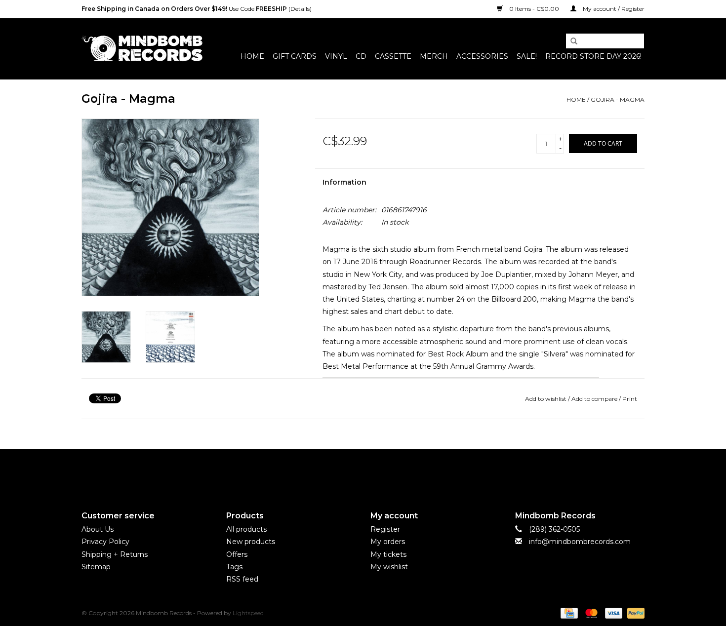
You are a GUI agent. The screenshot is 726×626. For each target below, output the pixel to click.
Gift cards (295, 56)
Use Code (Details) (196, 8)
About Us (97, 529)
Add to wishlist (545, 398)
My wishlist (389, 566)
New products (250, 541)
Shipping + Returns (114, 554)
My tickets (388, 554)
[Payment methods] (568, 612)
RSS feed (242, 579)
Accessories (482, 56)
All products (246, 529)
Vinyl (336, 56)
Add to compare (595, 398)
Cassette (393, 56)
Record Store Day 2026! (593, 56)
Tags (234, 566)
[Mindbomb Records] (141, 48)
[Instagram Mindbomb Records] (381, 471)
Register (385, 529)
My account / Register (613, 8)
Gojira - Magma (618, 99)
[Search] (570, 41)
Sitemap (96, 566)
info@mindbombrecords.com (580, 541)
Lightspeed (248, 613)
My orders (387, 541)
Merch (434, 56)
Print (629, 398)
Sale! (527, 56)
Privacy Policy (105, 541)
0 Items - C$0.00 (534, 8)
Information (344, 182)
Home (252, 56)
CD (361, 56)
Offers (236, 554)
